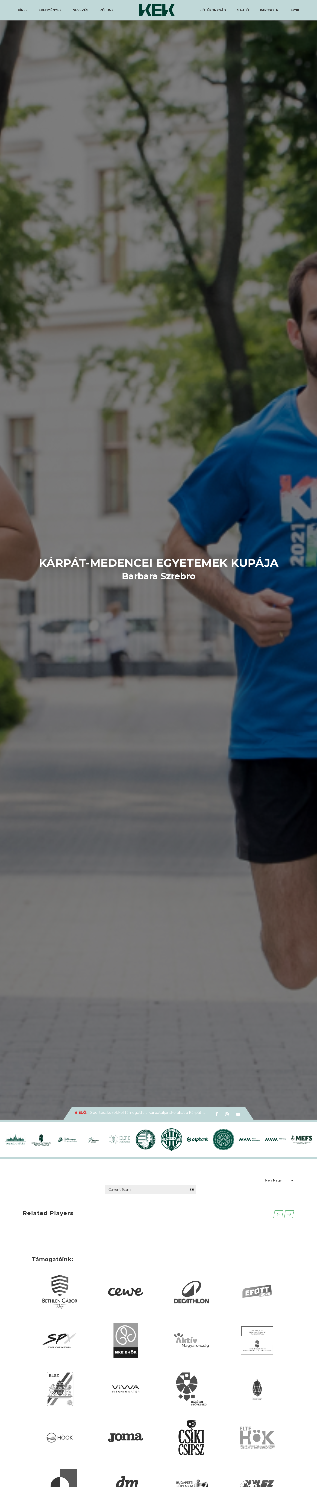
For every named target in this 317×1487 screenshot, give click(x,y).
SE (192, 1190)
